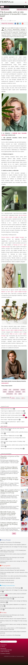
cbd (10, 389)
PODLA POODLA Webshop (22, 9)
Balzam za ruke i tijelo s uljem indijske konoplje (14, 291)
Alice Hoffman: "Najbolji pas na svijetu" (10, 435)
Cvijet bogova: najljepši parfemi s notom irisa (12, 411)
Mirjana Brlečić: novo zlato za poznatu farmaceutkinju (13, 576)
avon (24, 391)
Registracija (7, 6)
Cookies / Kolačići (5, 653)
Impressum (3, 644)
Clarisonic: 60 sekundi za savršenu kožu (10, 568)
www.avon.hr (5, 383)
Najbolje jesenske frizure (7, 408)
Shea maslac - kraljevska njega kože (9, 419)
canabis (5, 389)
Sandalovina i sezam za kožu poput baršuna (11, 415)
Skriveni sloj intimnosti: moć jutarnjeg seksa (11, 448)
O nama (2, 646)
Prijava (2, 6)
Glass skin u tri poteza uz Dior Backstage (10, 542)
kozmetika (18, 391)
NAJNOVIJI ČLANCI (4, 9)
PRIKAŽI (13, 397)
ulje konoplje (16, 389)
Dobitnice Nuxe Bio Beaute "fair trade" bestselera (12, 570)
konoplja (23, 389)
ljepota (4, 391)
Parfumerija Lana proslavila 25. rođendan (10, 578)
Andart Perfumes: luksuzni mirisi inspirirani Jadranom (13, 544)
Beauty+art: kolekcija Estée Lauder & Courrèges (13, 417)
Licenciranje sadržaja (6, 650)
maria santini (9, 393)
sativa (20, 393)
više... (14, 533)
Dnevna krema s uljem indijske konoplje (12, 237)
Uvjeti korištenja (4, 651)
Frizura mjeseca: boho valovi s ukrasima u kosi (12, 413)
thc (15, 393)
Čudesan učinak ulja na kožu (7, 580)
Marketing (3, 648)
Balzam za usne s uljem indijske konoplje (11, 330)
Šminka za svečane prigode (7, 582)
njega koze (11, 391)
